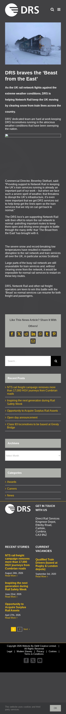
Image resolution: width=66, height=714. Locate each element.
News (10, 495)
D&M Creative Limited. (45, 646)
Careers (12, 488)
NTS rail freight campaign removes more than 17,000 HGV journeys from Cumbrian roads (32, 390)
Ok (55, 708)
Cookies (53, 651)
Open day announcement (22, 417)
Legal (9, 651)
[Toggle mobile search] (52, 9)
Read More (10, 575)
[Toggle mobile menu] (59, 9)
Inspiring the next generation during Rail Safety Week (16, 586)
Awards (11, 481)
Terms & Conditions (34, 654)
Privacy (40, 651)
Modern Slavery (24, 651)
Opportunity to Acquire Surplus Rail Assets (32, 410)
